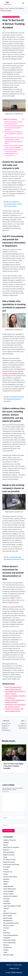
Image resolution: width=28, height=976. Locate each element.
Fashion (5, 869)
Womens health (8, 955)
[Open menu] (23, 3)
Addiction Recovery (9, 840)
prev (4, 759)
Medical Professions (9, 913)
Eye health (6, 867)
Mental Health (7, 918)
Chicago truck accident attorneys (13, 373)
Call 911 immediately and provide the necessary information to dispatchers (14, 127)
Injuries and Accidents (10, 896)
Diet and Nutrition (9, 852)
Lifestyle (6, 908)
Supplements (7, 947)
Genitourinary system (10, 876)
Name (5, 817)
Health (5, 884)
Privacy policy (17, 965)
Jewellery (6, 901)
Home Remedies (8, 891)
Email (5, 825)
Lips (4, 911)
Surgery (5, 950)
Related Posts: (10, 155)
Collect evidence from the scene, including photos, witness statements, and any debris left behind (14, 140)
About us (9, 965)
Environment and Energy (11, 864)
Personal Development (10, 935)
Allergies (6, 842)
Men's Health (7, 915)
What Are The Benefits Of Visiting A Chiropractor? (6, 725)
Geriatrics (6, 879)
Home (2, 8)
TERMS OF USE (14, 968)
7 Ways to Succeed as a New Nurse (22, 724)
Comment (6, 791)
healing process (14, 602)
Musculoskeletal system (11, 923)
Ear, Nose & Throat (9, 859)
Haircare (6, 881)
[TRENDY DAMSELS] (7, 3)
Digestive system (8, 855)
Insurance (6, 898)
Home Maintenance (9, 889)
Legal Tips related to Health (11, 16)
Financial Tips (7, 872)
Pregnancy (6, 937)
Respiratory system (9, 940)
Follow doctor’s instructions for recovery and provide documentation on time (13, 151)
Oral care (6, 928)
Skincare (6, 945)
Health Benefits (8, 886)
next (24, 759)
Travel (5, 952)
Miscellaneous (7, 920)
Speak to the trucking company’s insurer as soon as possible (14, 146)
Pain (4, 930)
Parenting (6, 933)
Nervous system (8, 925)
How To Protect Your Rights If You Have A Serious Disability (13, 766)
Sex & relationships (9, 942)
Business (6, 850)
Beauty (5, 845)
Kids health (7, 903)
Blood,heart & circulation (11, 847)
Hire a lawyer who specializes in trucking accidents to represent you (14, 133)
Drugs (5, 857)
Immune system (8, 894)
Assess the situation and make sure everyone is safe (13, 122)
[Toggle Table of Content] (22, 119)
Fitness (5, 874)
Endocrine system (9, 862)
